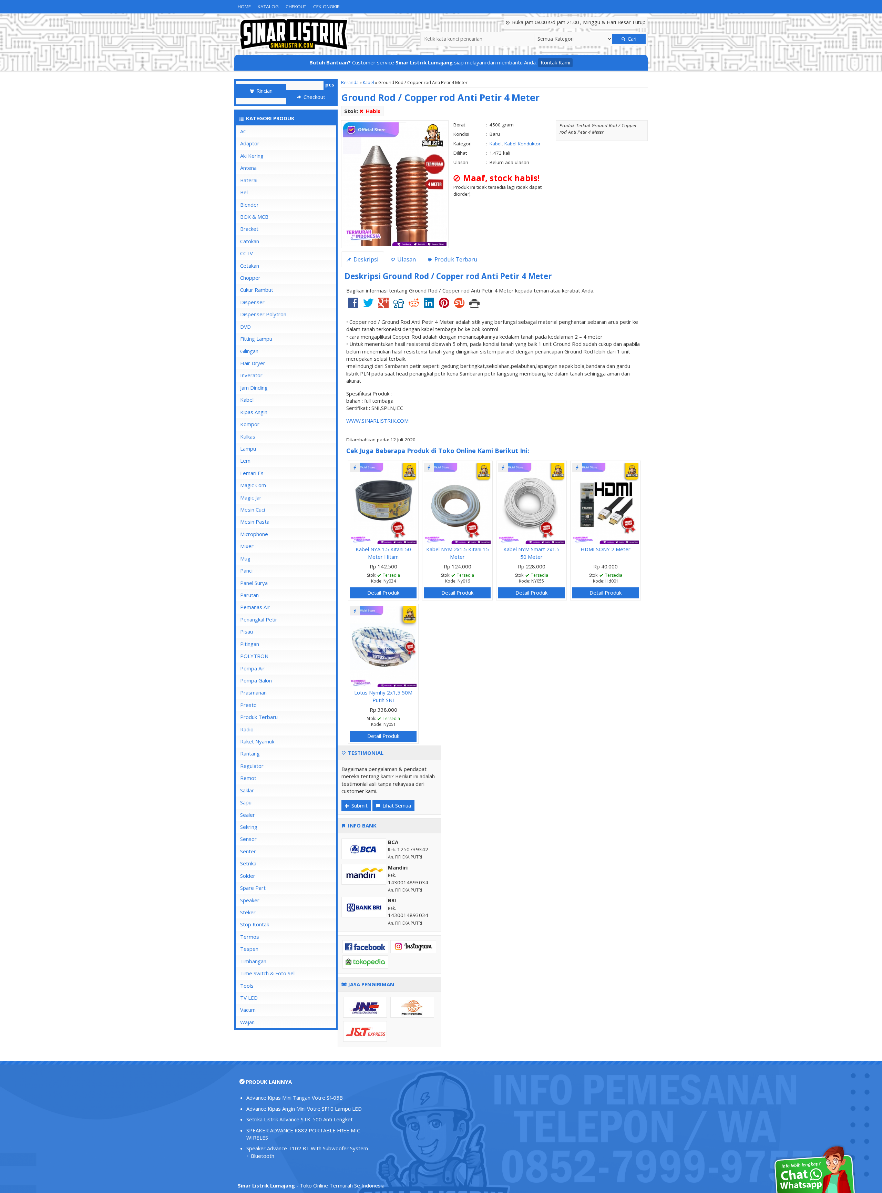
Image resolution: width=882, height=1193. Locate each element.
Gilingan (249, 351)
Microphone (254, 534)
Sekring (248, 826)
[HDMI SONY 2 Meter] (605, 502)
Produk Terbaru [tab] (455, 259)
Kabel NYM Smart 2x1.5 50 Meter (531, 553)
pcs (329, 84)
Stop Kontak (254, 924)
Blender (249, 204)
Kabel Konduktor (522, 144)
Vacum (248, 1009)
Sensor (248, 838)
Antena (248, 167)
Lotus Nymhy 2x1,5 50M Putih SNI (383, 696)
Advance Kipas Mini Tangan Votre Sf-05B (294, 1097)
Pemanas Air (255, 607)
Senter (248, 851)
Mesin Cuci (252, 509)
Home (244, 6)
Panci (246, 570)
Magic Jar (250, 497)
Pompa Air (252, 668)
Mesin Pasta (254, 521)
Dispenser (252, 302)
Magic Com (253, 485)
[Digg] (399, 305)
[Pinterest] (444, 305)
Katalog (268, 6)
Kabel (368, 82)
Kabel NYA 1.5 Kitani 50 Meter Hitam (383, 553)
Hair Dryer (252, 363)
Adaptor (249, 143)
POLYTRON (254, 655)
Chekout (296, 6)
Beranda (350, 82)
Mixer (247, 546)
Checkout (313, 96)
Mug (245, 558)
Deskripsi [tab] (365, 259)
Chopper (250, 277)
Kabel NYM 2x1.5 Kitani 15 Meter (457, 553)
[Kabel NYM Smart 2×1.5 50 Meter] (531, 502)
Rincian (264, 90)
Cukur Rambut (256, 289)
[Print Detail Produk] (474, 305)
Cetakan (249, 265)
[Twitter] (368, 305)
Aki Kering (252, 155)
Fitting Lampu (256, 338)
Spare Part (253, 887)
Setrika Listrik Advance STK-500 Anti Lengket (299, 1119)
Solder (247, 875)
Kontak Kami (555, 62)
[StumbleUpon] (459, 305)
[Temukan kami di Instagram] (413, 946)
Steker (248, 912)
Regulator (252, 765)
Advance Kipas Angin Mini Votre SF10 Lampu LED (304, 1108)
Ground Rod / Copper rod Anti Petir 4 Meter (440, 97)
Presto (248, 704)
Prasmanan (253, 692)
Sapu (246, 802)
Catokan (249, 241)
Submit (359, 805)
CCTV (246, 253)
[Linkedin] (429, 305)
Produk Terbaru (259, 716)
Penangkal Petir (258, 619)
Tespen (249, 948)
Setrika (248, 863)
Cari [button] (631, 38)
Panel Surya (254, 582)
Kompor (249, 424)
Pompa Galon (256, 680)
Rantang (250, 753)
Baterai (248, 180)
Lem (245, 460)
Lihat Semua (396, 805)
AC (243, 131)
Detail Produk (383, 592)
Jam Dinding (254, 387)
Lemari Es (252, 473)
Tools (247, 985)
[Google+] (383, 305)
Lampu (248, 448)
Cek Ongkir (326, 6)
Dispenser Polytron (263, 314)
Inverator (251, 375)
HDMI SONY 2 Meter (605, 549)
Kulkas (247, 436)
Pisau (246, 631)
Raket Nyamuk (257, 741)
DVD (245, 326)
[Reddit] (414, 305)
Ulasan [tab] (406, 259)
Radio (247, 729)
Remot (248, 777)
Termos (249, 936)
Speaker (249, 900)
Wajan (247, 1022)
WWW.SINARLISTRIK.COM (377, 420)
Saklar (247, 790)
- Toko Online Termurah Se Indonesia (311, 1185)
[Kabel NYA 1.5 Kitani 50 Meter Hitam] (383, 502)
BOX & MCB (254, 216)
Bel (244, 192)
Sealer (247, 814)
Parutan (249, 595)
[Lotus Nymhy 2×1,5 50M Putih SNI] (383, 645)
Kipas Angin (253, 412)
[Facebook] (353, 305)
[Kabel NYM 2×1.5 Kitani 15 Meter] (457, 502)
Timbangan (253, 961)
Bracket (249, 228)
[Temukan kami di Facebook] (365, 946)
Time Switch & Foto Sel (267, 973)
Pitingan (249, 643)
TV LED (249, 997)
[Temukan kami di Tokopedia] (365, 961)
